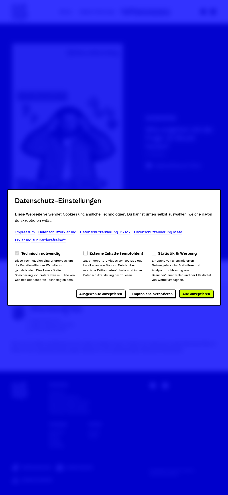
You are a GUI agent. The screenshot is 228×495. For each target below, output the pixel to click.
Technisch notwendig (41, 253)
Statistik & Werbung (177, 253)
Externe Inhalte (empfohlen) (116, 253)
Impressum (25, 232)
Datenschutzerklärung (57, 232)
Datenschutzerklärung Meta (158, 232)
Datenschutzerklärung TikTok (105, 232)
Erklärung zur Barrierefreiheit (40, 240)
